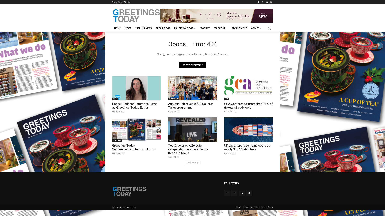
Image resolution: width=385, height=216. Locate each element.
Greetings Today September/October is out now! (134, 147)
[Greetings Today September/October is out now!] (136, 129)
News (115, 99)
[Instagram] (263, 2)
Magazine (117, 140)
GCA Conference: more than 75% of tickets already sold (248, 105)
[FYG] (216, 16)
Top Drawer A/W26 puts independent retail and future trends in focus (188, 149)
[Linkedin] (267, 2)
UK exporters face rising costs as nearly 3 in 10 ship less (247, 147)
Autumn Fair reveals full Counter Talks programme (190, 105)
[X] (271, 2)
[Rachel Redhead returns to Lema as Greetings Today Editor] (136, 88)
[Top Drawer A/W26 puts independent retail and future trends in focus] (192, 129)
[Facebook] (258, 2)
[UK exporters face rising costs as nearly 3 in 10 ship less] (248, 129)
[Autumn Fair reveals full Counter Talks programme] (192, 88)
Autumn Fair (173, 99)
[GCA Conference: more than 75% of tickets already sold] (248, 88)
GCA (226, 99)
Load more (191, 162)
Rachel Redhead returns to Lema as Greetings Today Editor (134, 105)
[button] (269, 28)
